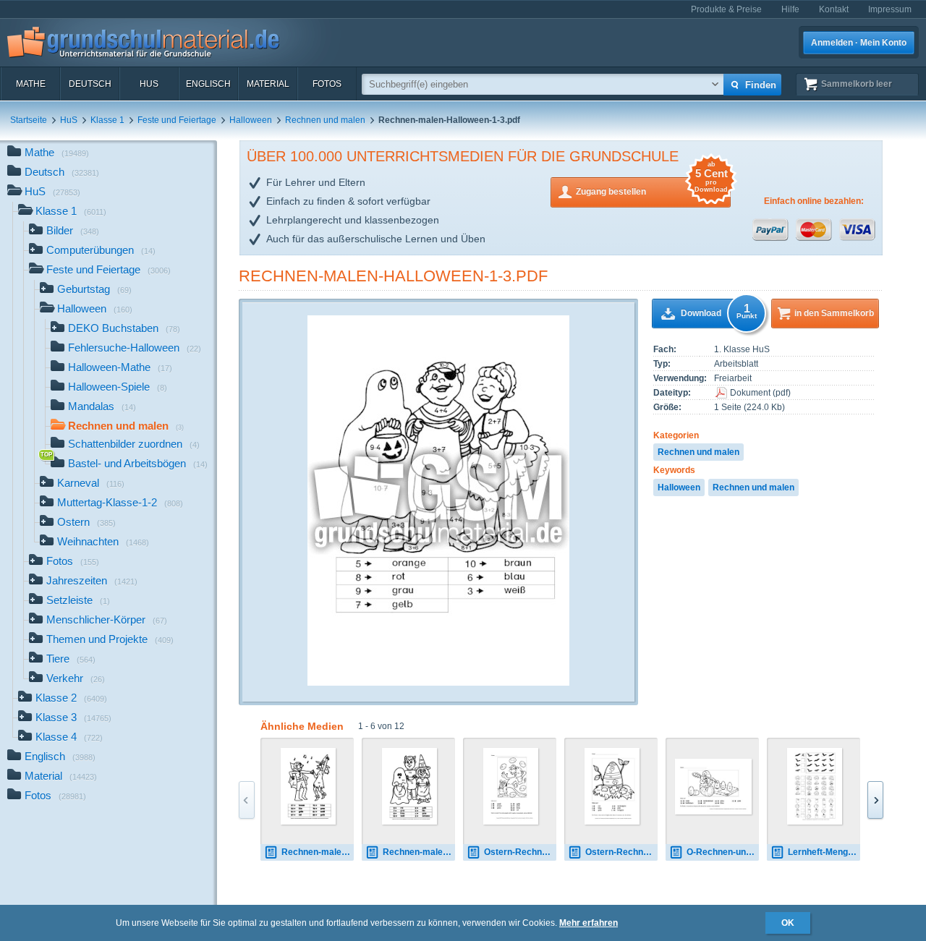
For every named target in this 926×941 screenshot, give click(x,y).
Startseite (28, 120)
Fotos (327, 84)
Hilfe (790, 9)
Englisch (208, 84)
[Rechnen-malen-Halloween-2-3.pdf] (308, 786)
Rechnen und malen (325, 120)
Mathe (31, 84)
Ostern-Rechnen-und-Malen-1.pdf (621, 852)
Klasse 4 (69, 737)
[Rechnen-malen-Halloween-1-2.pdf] (410, 786)
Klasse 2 (71, 697)
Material (268, 84)
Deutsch (90, 84)
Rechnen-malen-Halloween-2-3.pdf (317, 852)
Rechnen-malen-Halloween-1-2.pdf (419, 852)
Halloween (250, 120)
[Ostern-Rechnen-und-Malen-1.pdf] (612, 786)
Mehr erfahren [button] (588, 923)
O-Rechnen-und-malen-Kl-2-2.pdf (723, 852)
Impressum (890, 9)
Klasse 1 (107, 120)
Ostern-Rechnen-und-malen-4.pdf (520, 852)
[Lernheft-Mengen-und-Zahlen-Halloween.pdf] (815, 786)
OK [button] (787, 923)
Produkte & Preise (726, 9)
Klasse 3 (73, 717)
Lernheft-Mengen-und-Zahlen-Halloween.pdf (824, 852)
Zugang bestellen (652, 187)
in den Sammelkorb (834, 313)
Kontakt (834, 9)
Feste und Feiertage (176, 120)
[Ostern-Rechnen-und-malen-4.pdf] (511, 786)
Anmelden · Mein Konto (858, 43)
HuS (149, 84)
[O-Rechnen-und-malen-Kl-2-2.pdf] (713, 786)
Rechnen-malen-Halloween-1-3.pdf (393, 276)
